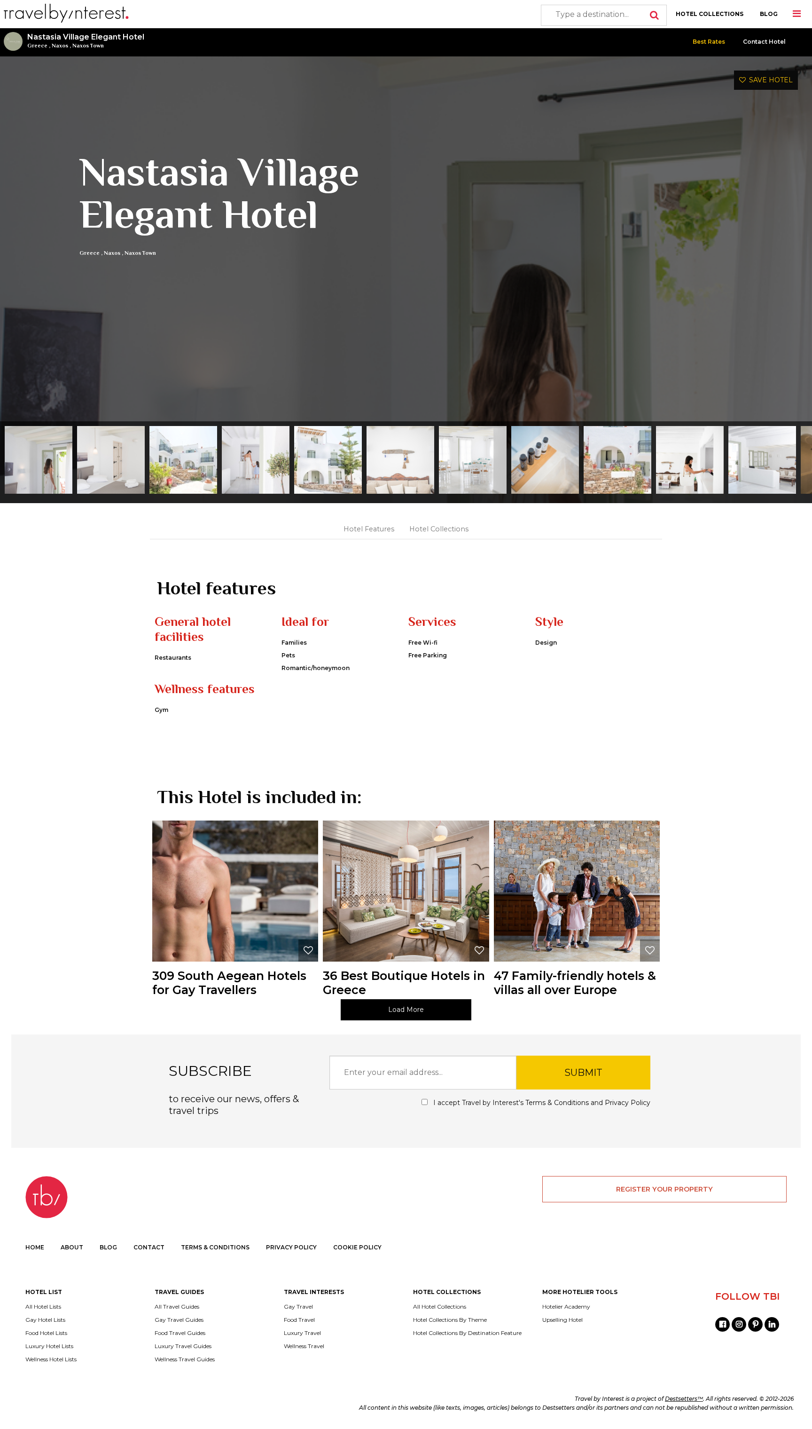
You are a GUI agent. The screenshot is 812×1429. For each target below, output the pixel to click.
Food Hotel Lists (46, 1333)
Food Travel (299, 1320)
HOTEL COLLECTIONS (709, 13)
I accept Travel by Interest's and (540, 1102)
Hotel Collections (438, 529)
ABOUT (72, 1247)
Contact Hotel (764, 41)
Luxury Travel (302, 1333)
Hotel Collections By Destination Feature (467, 1333)
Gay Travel (298, 1307)
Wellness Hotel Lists (51, 1359)
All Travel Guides (177, 1307)
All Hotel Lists (43, 1307)
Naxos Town (88, 45)
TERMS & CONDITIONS (215, 1247)
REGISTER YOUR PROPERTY (664, 1189)
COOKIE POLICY (357, 1247)
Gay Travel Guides (179, 1320)
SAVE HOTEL (769, 80)
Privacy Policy (627, 1102)
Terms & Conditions (557, 1102)
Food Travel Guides (180, 1333)
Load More (406, 1009)
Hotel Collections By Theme (450, 1320)
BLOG (769, 13)
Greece (37, 45)
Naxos (60, 45)
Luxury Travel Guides (183, 1346)
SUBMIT (583, 1072)
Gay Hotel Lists (45, 1320)
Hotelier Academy (566, 1307)
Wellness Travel (304, 1346)
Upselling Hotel (562, 1320)
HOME (34, 1247)
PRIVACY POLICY (291, 1247)
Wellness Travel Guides (185, 1359)
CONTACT (148, 1247)
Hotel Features (369, 529)
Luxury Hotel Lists (49, 1346)
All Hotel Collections (439, 1307)
